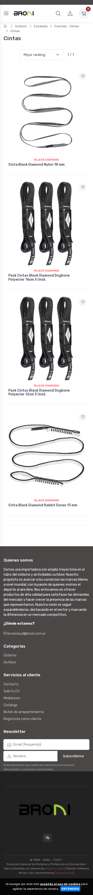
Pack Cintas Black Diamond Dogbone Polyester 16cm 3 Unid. (39, 277)
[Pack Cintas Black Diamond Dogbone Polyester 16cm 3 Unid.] (46, 223)
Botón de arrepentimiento (24, 712)
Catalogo (11, 705)
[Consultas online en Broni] (47, 838)
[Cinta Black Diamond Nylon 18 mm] (46, 113)
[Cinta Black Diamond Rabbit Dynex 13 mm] (46, 453)
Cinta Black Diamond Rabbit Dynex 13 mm (42, 505)
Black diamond (46, 159)
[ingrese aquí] (55, 868)
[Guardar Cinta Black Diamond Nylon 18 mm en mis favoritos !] (83, 76)
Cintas (15, 31)
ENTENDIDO (70, 888)
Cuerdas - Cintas (66, 26)
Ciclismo (10, 655)
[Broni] (24, 13)
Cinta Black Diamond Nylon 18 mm (36, 165)
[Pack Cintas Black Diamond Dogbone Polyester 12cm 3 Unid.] (46, 338)
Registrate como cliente (22, 719)
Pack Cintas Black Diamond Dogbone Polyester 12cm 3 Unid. (39, 392)
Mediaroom (12, 698)
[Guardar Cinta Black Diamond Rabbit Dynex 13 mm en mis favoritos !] (83, 417)
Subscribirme (73, 756)
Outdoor (21, 26)
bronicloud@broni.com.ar (26, 634)
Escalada (40, 26)
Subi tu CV (12, 691)
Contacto (11, 684)
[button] (58, 13)
